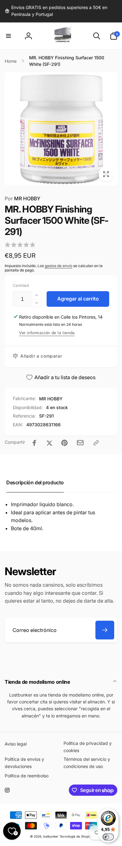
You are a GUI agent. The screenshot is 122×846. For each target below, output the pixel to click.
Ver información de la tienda (47, 332)
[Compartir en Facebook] (34, 443)
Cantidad (21, 285)
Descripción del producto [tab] (35, 482)
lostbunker (50, 836)
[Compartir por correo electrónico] (80, 443)
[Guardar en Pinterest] (64, 443)
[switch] (108, 837)
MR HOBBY (22, 198)
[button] (8, 36)
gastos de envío (58, 265)
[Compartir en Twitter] (49, 443)
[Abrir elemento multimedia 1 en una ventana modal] (61, 128)
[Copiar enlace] (96, 443)
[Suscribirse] (104, 630)
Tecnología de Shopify (75, 836)
